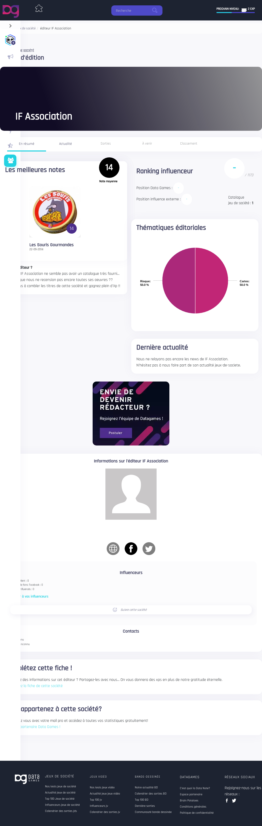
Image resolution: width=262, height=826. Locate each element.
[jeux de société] (38, 7)
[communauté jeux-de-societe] (10, 161)
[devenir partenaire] (131, 413)
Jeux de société (59, 776)
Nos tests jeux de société (60, 786)
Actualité (65, 144)
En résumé (26, 144)
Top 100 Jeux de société (59, 798)
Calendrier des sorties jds (61, 811)
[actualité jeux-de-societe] (10, 57)
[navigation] (10, 24)
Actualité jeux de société (60, 792)
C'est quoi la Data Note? (195, 788)
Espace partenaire (191, 794)
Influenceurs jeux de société (62, 805)
